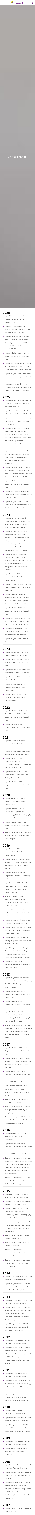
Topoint (17, 2)
